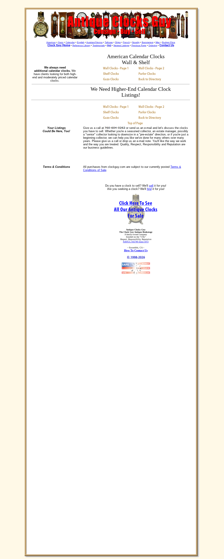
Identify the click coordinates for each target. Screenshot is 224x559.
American (51, 42)
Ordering (153, 45)
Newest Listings (121, 45)
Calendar (70, 42)
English (80, 42)
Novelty (136, 42)
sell (151, 185)
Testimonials (99, 45)
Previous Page (138, 45)
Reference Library (81, 45)
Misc (158, 42)
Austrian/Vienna (94, 42)
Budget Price (168, 42)
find (149, 189)
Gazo (60, 42)
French (126, 42)
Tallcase (109, 42)
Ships (118, 42)
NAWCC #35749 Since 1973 (136, 241)
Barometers (147, 42)
